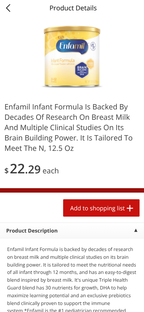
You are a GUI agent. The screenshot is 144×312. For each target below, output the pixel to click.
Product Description (32, 230)
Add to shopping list (97, 208)
